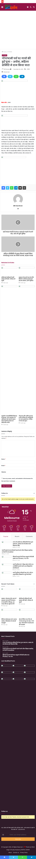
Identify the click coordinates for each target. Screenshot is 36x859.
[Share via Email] (20, 188)
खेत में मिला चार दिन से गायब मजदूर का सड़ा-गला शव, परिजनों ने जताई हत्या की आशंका (26, 621)
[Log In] (28, 7)
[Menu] (2, 7)
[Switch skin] (31, 7)
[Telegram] (22, 76)
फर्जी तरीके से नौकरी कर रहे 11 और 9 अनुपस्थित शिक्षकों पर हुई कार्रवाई (23, 573)
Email (3, 465)
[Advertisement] (18, 29)
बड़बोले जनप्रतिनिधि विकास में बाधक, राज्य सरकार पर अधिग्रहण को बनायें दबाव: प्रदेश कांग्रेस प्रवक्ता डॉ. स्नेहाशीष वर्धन (9, 419)
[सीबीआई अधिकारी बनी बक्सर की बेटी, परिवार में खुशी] (9, 271)
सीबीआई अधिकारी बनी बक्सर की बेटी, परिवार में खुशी (8, 278)
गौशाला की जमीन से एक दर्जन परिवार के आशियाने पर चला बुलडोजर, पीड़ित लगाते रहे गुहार (26, 418)
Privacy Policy (24, 852)
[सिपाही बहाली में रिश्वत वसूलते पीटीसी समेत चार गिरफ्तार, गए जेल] (6, 559)
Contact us (16, 852)
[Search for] (34, 7)
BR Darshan (7, 69)
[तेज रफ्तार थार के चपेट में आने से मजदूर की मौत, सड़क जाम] (6, 668)
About (10, 852)
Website (3, 472)
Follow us (4, 811)
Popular (5, 536)
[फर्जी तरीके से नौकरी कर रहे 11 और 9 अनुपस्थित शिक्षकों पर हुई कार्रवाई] (6, 575)
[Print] (24, 188)
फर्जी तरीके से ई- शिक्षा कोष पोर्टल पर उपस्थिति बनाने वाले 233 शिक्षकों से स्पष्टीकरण (23, 566)
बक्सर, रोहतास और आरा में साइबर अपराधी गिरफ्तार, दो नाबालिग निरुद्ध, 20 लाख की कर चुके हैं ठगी (8, 601)
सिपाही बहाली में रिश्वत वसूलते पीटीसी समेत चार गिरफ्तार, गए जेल (23, 557)
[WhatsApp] (16, 76)
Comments (29, 536)
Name (3, 459)
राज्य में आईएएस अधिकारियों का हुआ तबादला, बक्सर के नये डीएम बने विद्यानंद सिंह (23, 543)
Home (4, 51)
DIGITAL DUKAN (25, 849)
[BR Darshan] (11, 6)
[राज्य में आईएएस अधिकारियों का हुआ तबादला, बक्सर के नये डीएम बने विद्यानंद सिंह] (6, 544)
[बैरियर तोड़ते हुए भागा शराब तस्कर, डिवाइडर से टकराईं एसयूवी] (9, 613)
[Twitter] (10, 76)
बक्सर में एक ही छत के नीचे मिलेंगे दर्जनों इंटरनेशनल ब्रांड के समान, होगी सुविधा (26, 278)
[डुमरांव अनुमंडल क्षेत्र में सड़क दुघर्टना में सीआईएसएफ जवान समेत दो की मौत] (29, 742)
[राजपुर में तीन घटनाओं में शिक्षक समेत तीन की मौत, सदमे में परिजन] (29, 674)
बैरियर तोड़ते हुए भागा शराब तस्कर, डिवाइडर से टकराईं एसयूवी (9, 621)
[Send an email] (10, 69)
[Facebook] (4, 76)
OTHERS (9, 51)
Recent (17, 536)
